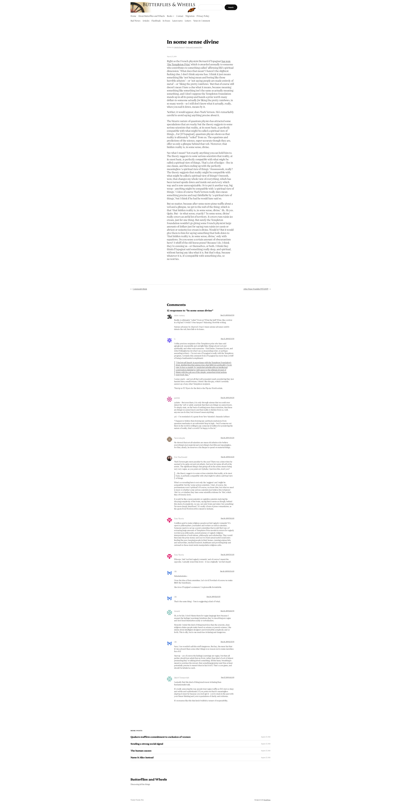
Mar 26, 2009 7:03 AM (227, 554)
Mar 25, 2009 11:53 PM (227, 339)
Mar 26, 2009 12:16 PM (227, 611)
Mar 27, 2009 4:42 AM (227, 677)
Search (230, 7)
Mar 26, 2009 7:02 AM (227, 518)
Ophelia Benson (179, 47)
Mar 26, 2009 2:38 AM (227, 398)
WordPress (267, 800)
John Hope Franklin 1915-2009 (255, 288)
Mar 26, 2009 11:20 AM (213, 596)
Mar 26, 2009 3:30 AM (227, 438)
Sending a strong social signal (147, 743)
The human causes (141, 750)
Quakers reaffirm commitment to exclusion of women (160, 737)
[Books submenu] (173, 15)
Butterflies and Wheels (149, 779)
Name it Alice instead (142, 757)
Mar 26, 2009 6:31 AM (227, 457)
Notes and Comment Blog (194, 47)
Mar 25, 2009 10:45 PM (227, 315)
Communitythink (140, 288)
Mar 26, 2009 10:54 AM (227, 571)
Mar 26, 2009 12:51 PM (227, 642)
